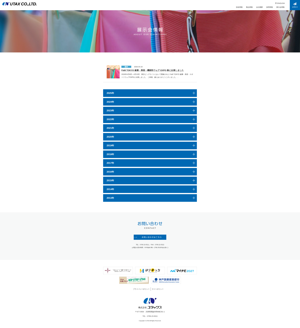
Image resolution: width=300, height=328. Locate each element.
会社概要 (259, 7)
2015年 (110, 180)
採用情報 (269, 7)
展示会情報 (280, 7)
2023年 (110, 110)
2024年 (110, 102)
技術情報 (239, 7)
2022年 (110, 119)
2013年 (110, 198)
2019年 (110, 145)
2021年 (110, 128)
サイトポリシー (157, 289)
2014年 (110, 189)
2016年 (110, 171)
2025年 (110, 93)
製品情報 (249, 7)
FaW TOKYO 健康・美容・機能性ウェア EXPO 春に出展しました (152, 70)
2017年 (110, 163)
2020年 (110, 136)
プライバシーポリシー (141, 289)
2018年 (110, 154)
